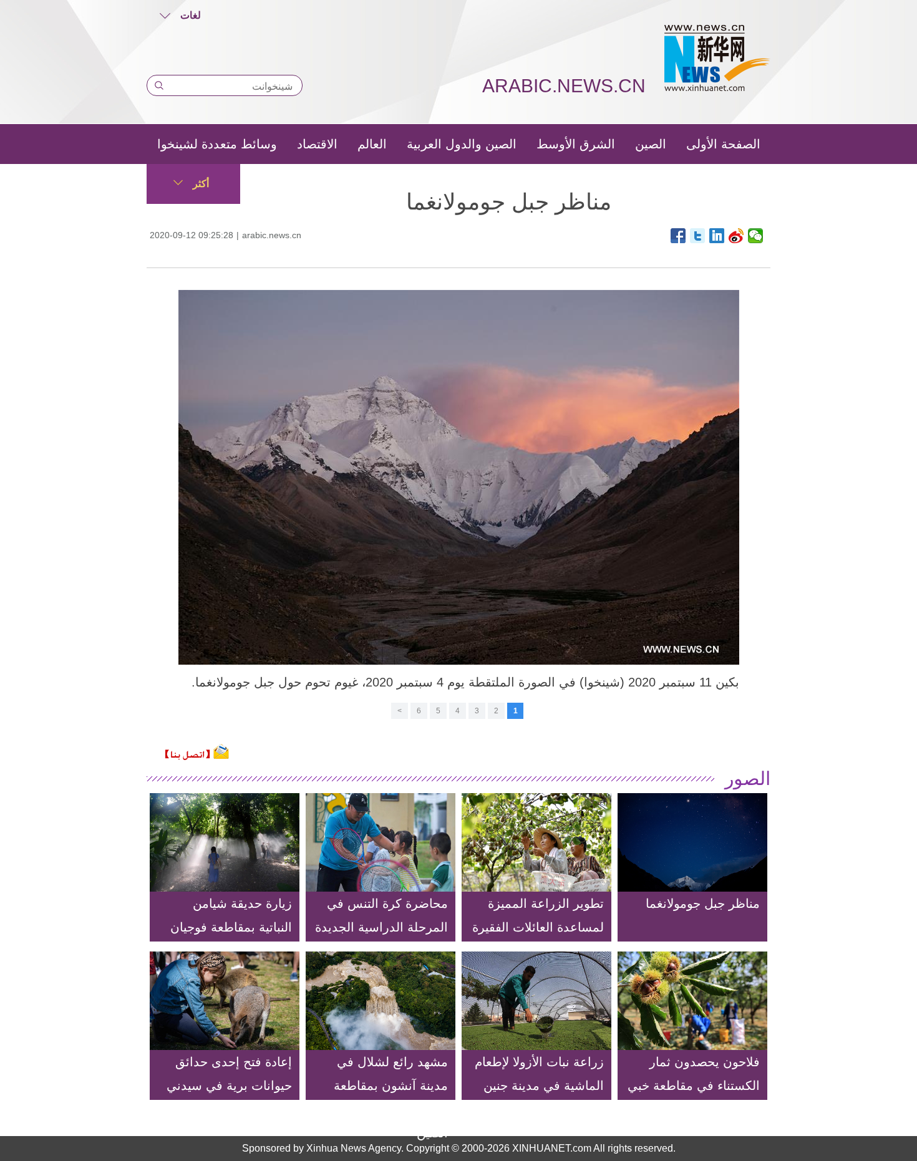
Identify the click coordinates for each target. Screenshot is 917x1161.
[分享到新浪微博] (736, 235)
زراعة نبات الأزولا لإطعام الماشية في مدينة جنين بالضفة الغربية (539, 1085)
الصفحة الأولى (723, 144)
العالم (372, 144)
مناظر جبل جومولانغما (703, 903)
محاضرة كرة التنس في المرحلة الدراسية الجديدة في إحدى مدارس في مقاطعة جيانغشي (381, 939)
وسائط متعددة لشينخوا (217, 144)
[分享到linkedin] (717, 235)
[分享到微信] (756, 235)
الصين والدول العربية (462, 144)
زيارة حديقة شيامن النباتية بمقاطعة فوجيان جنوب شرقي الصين (231, 927)
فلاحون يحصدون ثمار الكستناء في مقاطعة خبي (694, 1073)
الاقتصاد (317, 144)
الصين (650, 144)
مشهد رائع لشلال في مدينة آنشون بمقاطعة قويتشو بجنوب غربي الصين (391, 1097)
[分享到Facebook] (678, 235)
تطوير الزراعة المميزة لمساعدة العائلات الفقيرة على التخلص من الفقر (538, 927)
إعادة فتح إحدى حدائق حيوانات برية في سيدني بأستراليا (229, 1085)
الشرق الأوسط (575, 144)
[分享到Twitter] (698, 235)
